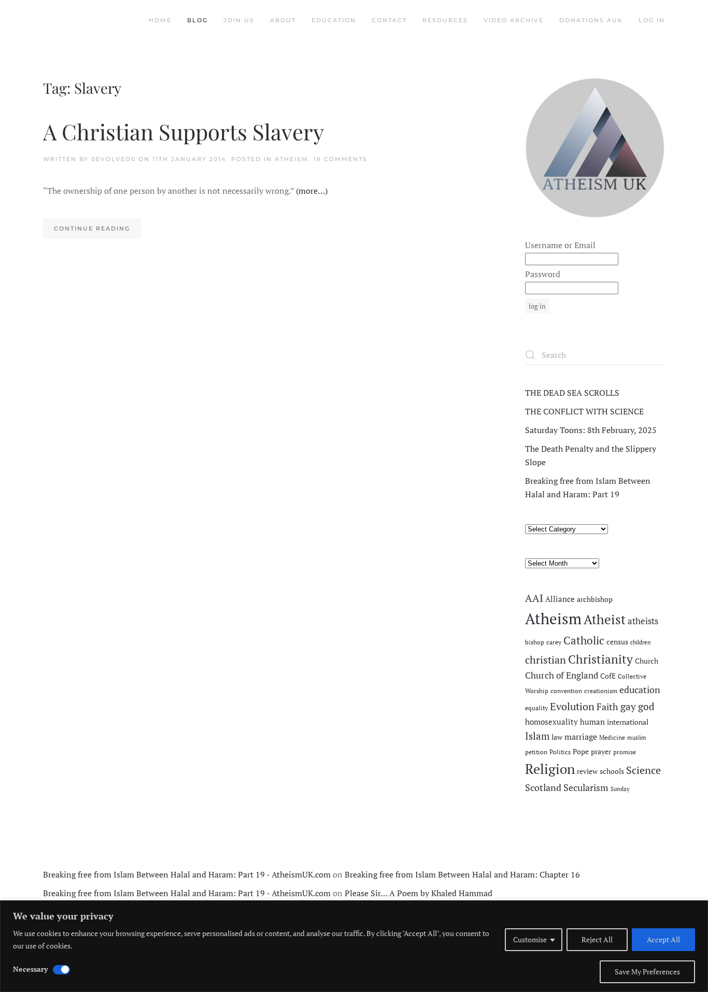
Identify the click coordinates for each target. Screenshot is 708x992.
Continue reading (92, 228)
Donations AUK (591, 20)
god (646, 706)
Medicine (612, 737)
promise (624, 751)
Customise (530, 939)
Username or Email (560, 245)
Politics (560, 751)
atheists (643, 621)
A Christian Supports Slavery (183, 131)
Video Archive (514, 20)
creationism (600, 690)
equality (536, 707)
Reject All (597, 939)
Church (646, 661)
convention (566, 690)
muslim (636, 737)
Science (643, 770)
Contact (389, 20)
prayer (601, 751)
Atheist (605, 619)
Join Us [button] (238, 20)
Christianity (600, 659)
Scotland (543, 787)
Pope (581, 751)
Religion (550, 768)
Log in (652, 20)
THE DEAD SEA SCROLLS (572, 392)
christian (545, 660)
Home (160, 20)
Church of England (561, 675)
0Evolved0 (113, 159)
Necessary (30, 969)
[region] (354, 946)
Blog (197, 20)
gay (628, 706)
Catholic (583, 640)
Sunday (620, 789)
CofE (608, 676)
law (556, 737)
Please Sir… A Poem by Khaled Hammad (418, 893)
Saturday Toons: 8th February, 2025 (591, 430)
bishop (534, 642)
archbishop (595, 599)
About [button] (283, 20)
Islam (537, 736)
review (587, 771)
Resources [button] (445, 20)
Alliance (560, 599)
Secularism (585, 787)
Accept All (663, 939)
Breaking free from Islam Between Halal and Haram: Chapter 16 (462, 874)
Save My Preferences (647, 971)
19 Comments (340, 159)
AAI (534, 598)
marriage (580, 736)
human (592, 722)
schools (612, 771)
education (639, 689)
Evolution (572, 706)
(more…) (312, 190)
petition (536, 751)
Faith (607, 706)
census (617, 641)
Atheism (291, 159)
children (640, 642)
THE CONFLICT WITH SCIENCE (584, 411)
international (627, 722)
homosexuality (551, 722)
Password (542, 274)
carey (553, 642)
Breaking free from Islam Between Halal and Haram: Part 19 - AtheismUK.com (187, 874)
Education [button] (333, 20)
